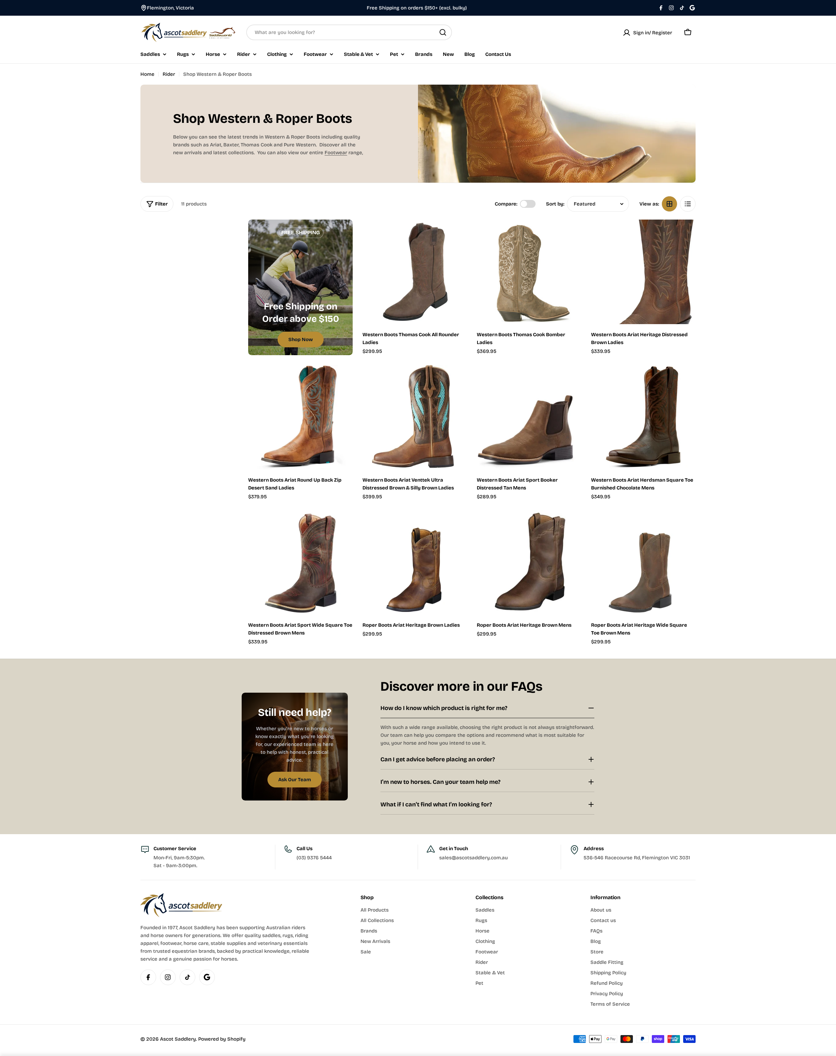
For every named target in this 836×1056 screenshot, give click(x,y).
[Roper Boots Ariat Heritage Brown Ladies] (414, 562)
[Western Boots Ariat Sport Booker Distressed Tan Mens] (529, 417)
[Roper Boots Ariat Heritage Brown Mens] (529, 562)
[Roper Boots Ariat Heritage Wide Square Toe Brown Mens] (643, 562)
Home (147, 74)
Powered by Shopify (222, 1039)
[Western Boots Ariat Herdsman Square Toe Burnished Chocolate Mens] (643, 417)
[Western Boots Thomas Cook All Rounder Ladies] (414, 272)
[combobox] (349, 32)
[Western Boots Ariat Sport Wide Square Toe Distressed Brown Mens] (300, 562)
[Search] (443, 32)
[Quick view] (457, 234)
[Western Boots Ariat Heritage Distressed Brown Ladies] (643, 272)
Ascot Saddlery (178, 1039)
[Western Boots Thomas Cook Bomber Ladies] (529, 272)
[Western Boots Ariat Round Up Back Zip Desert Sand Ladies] (300, 417)
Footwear (336, 153)
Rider (169, 74)
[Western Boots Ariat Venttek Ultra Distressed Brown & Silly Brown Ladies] (414, 417)
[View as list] (688, 204)
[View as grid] (669, 204)
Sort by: (555, 204)
